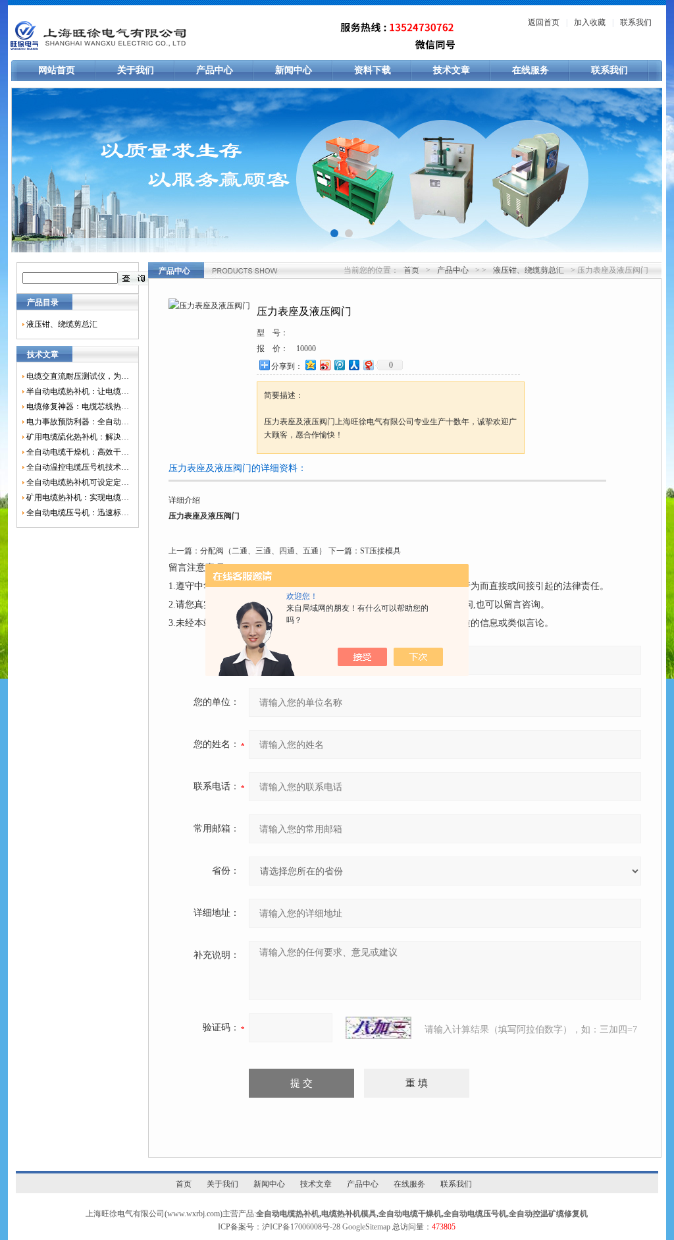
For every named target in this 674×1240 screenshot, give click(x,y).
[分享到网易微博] (368, 364)
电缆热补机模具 (348, 1213)
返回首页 (543, 22)
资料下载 (372, 70)
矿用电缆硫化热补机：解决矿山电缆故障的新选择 (77, 436)
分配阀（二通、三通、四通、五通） (263, 550)
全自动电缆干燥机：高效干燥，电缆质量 (77, 452)
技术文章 (451, 70)
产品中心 (214, 70)
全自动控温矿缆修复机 (548, 1213)
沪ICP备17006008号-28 (301, 1226)
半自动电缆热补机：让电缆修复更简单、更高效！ (77, 391)
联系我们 (636, 22)
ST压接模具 (380, 550)
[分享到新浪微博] (324, 364)
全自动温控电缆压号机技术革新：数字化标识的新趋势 (77, 467)
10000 (306, 348)
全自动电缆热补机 (287, 1213)
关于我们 (135, 70)
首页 (411, 270)
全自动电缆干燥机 (410, 1213)
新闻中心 (293, 70)
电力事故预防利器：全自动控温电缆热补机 (77, 421)
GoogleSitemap (366, 1226)
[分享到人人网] (353, 364)
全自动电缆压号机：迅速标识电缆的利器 (77, 512)
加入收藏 (590, 22)
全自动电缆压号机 (475, 1213)
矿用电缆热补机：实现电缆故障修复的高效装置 (77, 497)
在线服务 (530, 70)
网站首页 (56, 70)
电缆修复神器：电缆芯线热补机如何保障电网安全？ (77, 406)
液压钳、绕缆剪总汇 (61, 324)
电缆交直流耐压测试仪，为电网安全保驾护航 (77, 376)
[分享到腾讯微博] (339, 364)
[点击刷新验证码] (378, 1028)
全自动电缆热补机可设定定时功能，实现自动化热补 (77, 482)
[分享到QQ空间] (310, 364)
